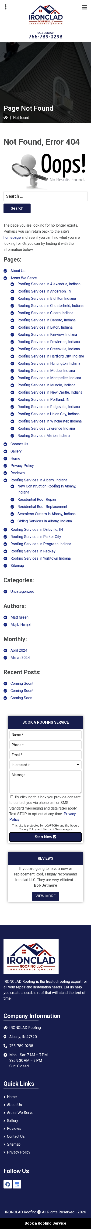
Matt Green (19, 617)
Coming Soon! (21, 683)
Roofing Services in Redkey (33, 551)
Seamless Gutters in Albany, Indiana (47, 514)
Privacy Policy (22, 465)
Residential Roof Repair (37, 499)
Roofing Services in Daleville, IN (36, 529)
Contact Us (19, 444)
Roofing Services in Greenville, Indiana (49, 349)
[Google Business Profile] (17, 1184)
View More (45, 896)
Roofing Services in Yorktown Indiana (40, 558)
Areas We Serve (23, 278)
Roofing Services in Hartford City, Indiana (51, 356)
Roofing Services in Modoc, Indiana (46, 370)
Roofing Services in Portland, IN (43, 399)
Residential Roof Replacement (42, 506)
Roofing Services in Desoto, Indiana (47, 320)
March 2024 (20, 657)
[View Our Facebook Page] (8, 1184)
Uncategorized (22, 591)
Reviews (17, 473)
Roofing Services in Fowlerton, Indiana (49, 342)
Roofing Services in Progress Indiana (40, 544)
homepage (12, 237)
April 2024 (18, 650)
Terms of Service (54, 829)
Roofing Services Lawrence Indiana (46, 428)
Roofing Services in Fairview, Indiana (47, 334)
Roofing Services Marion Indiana (44, 435)
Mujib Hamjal (20, 624)
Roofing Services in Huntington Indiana (49, 363)
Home (15, 458)
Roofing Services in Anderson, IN (44, 291)
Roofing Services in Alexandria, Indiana (49, 284)
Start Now (44, 837)
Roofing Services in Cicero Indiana (45, 313)
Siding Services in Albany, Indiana (45, 521)
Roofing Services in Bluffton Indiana (47, 298)
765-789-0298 (45, 37)
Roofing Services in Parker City (35, 536)
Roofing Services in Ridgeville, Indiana (49, 407)
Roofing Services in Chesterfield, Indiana (51, 305)
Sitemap (17, 565)
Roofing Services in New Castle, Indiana (50, 392)
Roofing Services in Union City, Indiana (49, 414)
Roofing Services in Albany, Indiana (38, 480)
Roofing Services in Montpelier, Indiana (49, 378)
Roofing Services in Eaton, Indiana (45, 327)
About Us (17, 271)
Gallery (16, 451)
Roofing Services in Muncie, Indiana (46, 385)
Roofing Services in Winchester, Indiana (50, 421)
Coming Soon (21, 698)
